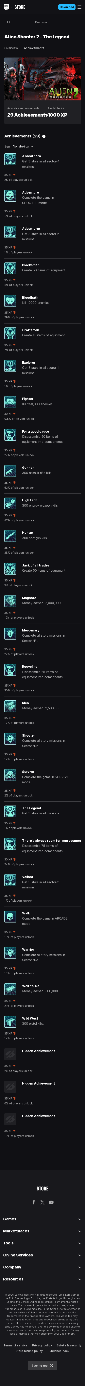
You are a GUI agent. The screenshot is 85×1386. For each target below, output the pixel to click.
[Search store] (8, 22)
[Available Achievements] (44, 136)
